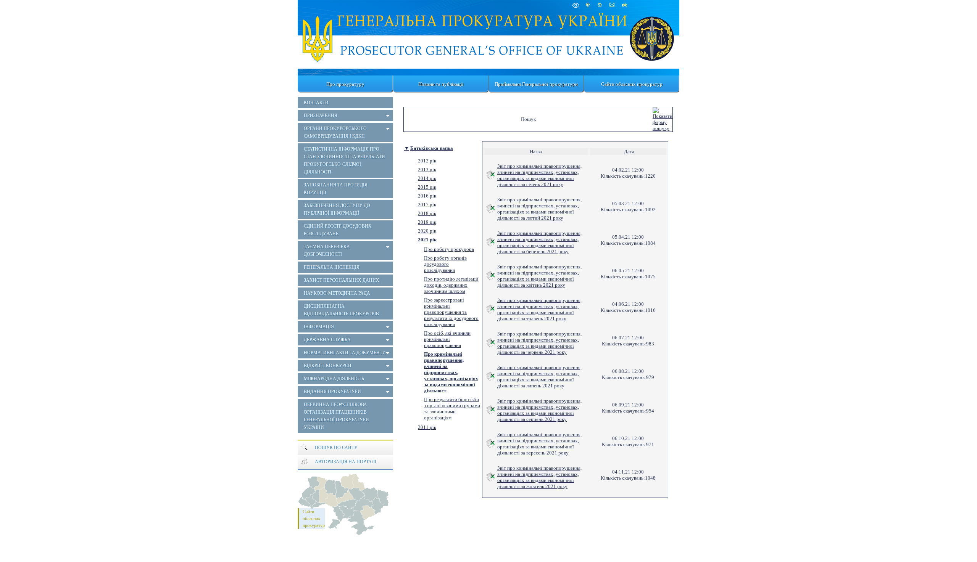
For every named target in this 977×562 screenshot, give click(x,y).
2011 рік (427, 427)
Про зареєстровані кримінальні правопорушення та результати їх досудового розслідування (451, 312)
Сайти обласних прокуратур (632, 84)
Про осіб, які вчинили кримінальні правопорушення (447, 339)
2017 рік (427, 204)
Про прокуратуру (345, 84)
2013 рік (427, 169)
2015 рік (427, 187)
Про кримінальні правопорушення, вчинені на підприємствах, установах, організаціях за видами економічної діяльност (451, 372)
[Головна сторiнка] (317, 37)
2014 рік (427, 178)
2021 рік (427, 239)
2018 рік (427, 213)
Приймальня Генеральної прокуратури (536, 84)
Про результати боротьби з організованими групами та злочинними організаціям (452, 409)
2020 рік (427, 231)
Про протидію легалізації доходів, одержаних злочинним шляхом (451, 285)
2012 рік (427, 161)
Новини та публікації (441, 84)
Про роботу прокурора (449, 249)
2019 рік (427, 222)
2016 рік (427, 196)
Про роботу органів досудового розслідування (445, 264)
